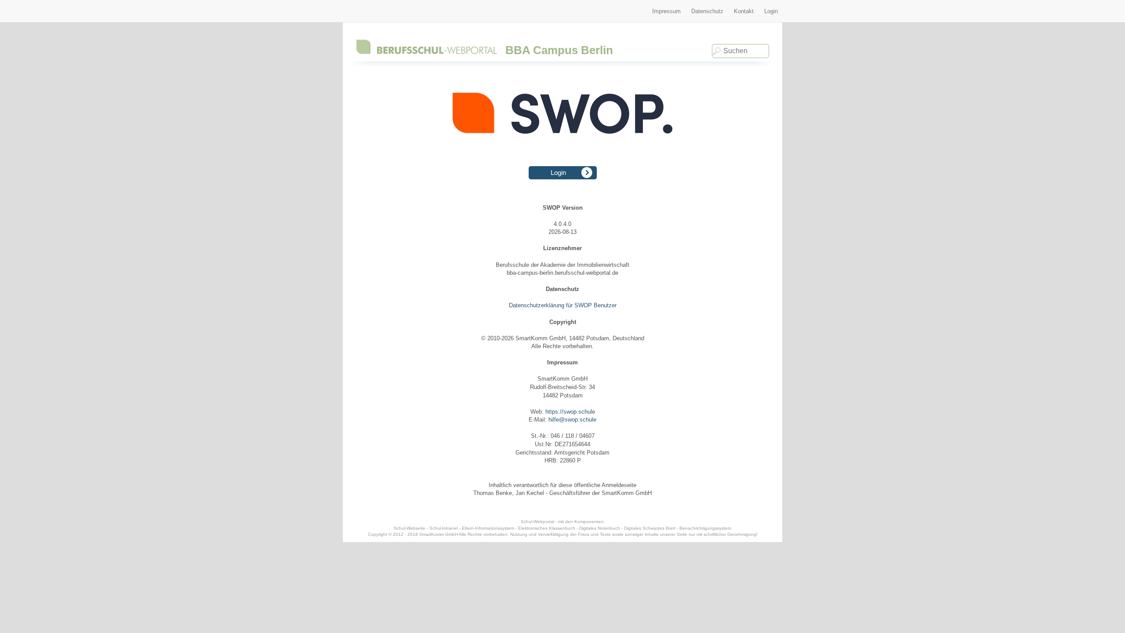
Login (771, 11)
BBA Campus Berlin (559, 50)
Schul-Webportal (537, 521)
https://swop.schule (570, 411)
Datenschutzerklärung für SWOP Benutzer (563, 305)
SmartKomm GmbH (438, 534)
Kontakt (744, 11)
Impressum (666, 11)
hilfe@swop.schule (572, 419)
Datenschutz (707, 11)
